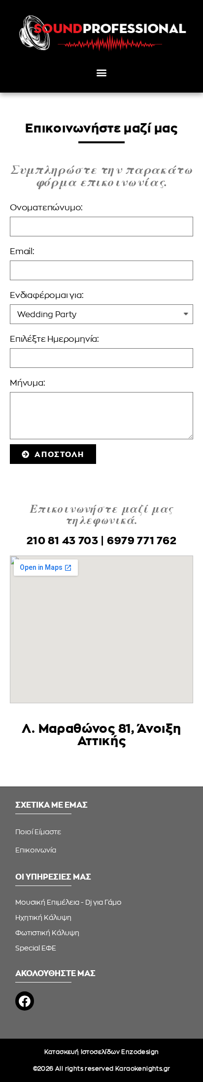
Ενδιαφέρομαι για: (47, 295)
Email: (22, 251)
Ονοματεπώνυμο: (46, 207)
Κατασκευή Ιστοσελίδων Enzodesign (101, 1051)
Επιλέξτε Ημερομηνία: (54, 338)
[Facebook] (24, 1000)
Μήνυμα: (27, 382)
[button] (102, 72)
